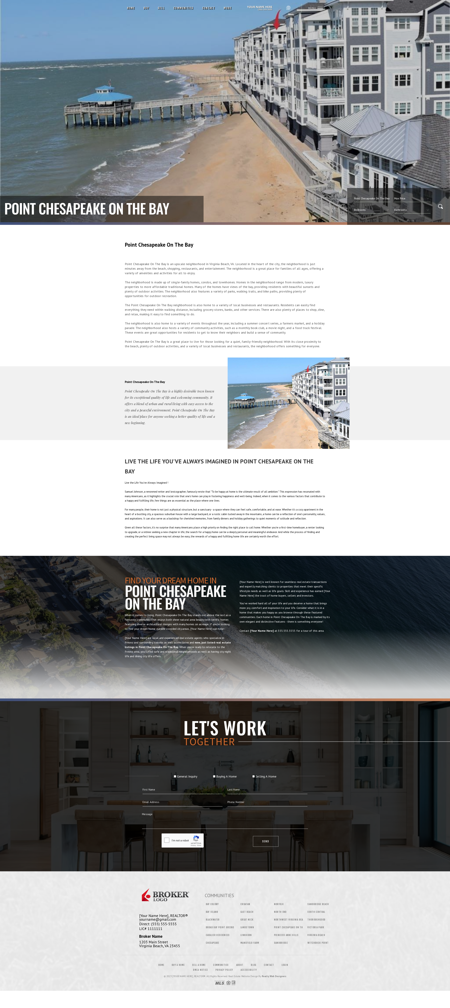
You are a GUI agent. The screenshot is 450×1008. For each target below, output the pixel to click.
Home (131, 8)
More (228, 8)
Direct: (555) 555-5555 (158, 923)
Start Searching (225, 672)
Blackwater (213, 919)
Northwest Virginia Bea (288, 919)
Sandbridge (281, 942)
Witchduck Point (318, 942)
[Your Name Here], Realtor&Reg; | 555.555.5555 (260, 8)
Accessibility (249, 969)
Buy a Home (178, 965)
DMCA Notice (200, 969)
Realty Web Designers (274, 976)
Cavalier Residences (218, 935)
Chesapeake (212, 942)
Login (285, 965)
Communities (183, 8)
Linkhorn (246, 935)
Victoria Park (315, 927)
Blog (253, 965)
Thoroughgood (316, 919)
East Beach (246, 912)
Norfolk (279, 904)
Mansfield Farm (249, 942)
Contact (208, 8)
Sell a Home (198, 965)
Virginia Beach (316, 935)
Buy (146, 8)
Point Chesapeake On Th (288, 927)
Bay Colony (212, 904)
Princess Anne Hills (286, 935)
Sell (161, 8)
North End (280, 912)
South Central (316, 912)
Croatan (245, 904)
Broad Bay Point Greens (220, 927)
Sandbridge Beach (318, 904)
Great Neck (246, 919)
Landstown (247, 927)
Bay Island (212, 912)
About (239, 965)
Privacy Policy (224, 969)
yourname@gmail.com (157, 919)
